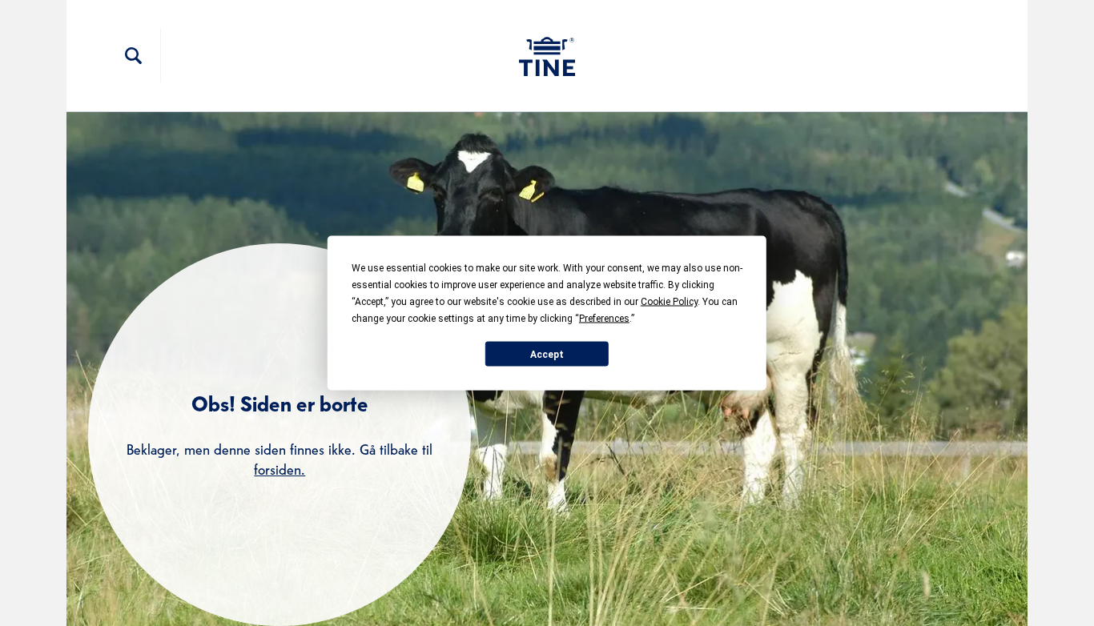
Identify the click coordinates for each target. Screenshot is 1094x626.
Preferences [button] (604, 318)
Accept (547, 353)
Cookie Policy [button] (669, 301)
